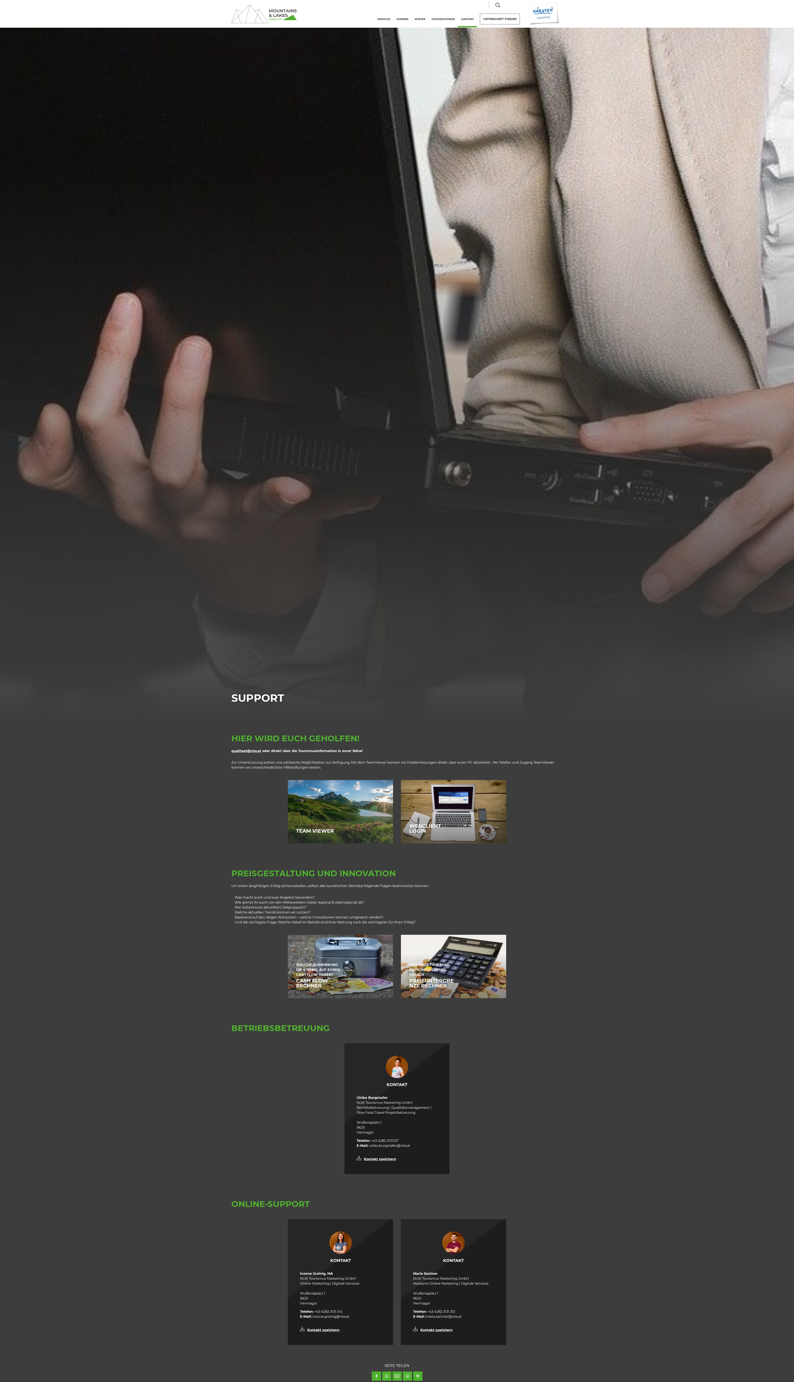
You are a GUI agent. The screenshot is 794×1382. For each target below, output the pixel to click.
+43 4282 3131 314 (321, 1312)
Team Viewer (315, 831)
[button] (376, 1376)
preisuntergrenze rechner (431, 983)
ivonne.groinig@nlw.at (324, 1317)
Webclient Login (425, 828)
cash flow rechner (312, 983)
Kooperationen (443, 19)
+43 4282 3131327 (377, 1141)
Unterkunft (500, 19)
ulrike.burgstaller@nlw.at (383, 1146)
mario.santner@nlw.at (437, 1317)
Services (383, 19)
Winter (420, 19)
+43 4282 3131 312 (434, 1312)
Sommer (402, 19)
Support (469, 19)
